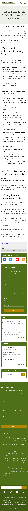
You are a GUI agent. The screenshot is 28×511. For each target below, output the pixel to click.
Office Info (6, 473)
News (5, 344)
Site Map (12, 508)
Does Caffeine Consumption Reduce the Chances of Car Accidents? (14, 333)
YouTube (21, 250)
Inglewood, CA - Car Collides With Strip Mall (14, 361)
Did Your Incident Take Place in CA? (11, 411)
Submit (14, 310)
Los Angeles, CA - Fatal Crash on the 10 (13, 349)
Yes (6, 298)
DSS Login (17, 508)
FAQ (4, 317)
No (6, 301)
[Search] (23, 374)
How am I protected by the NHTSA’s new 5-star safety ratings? (13, 328)
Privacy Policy (17, 499)
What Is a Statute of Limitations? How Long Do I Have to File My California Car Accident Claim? (14, 323)
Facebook (7, 250)
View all (20, 337)
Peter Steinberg (6, 243)
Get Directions (6, 475)
